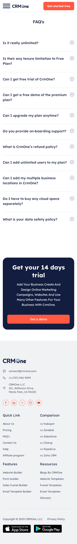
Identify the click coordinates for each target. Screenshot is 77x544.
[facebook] (6, 403)
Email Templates (50, 491)
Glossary (45, 498)
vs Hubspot (47, 423)
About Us (8, 423)
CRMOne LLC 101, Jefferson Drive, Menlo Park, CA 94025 (22, 388)
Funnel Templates (51, 485)
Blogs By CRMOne (51, 472)
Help (6, 449)
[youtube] (39, 403)
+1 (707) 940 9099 (20, 377)
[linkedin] (14, 403)
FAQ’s (6, 436)
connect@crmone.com (22, 371)
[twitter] (22, 403)
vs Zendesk (47, 430)
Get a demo (38, 319)
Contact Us (9, 442)
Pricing (7, 430)
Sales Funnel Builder (15, 485)
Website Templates (52, 479)
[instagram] (30, 403)
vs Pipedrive (48, 449)
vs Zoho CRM (48, 455)
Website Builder (12, 472)
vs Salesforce (48, 436)
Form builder (11, 479)
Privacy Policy (56, 519)
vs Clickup (46, 442)
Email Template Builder (17, 491)
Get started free (58, 6)
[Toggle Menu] (6, 6)
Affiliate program (13, 455)
